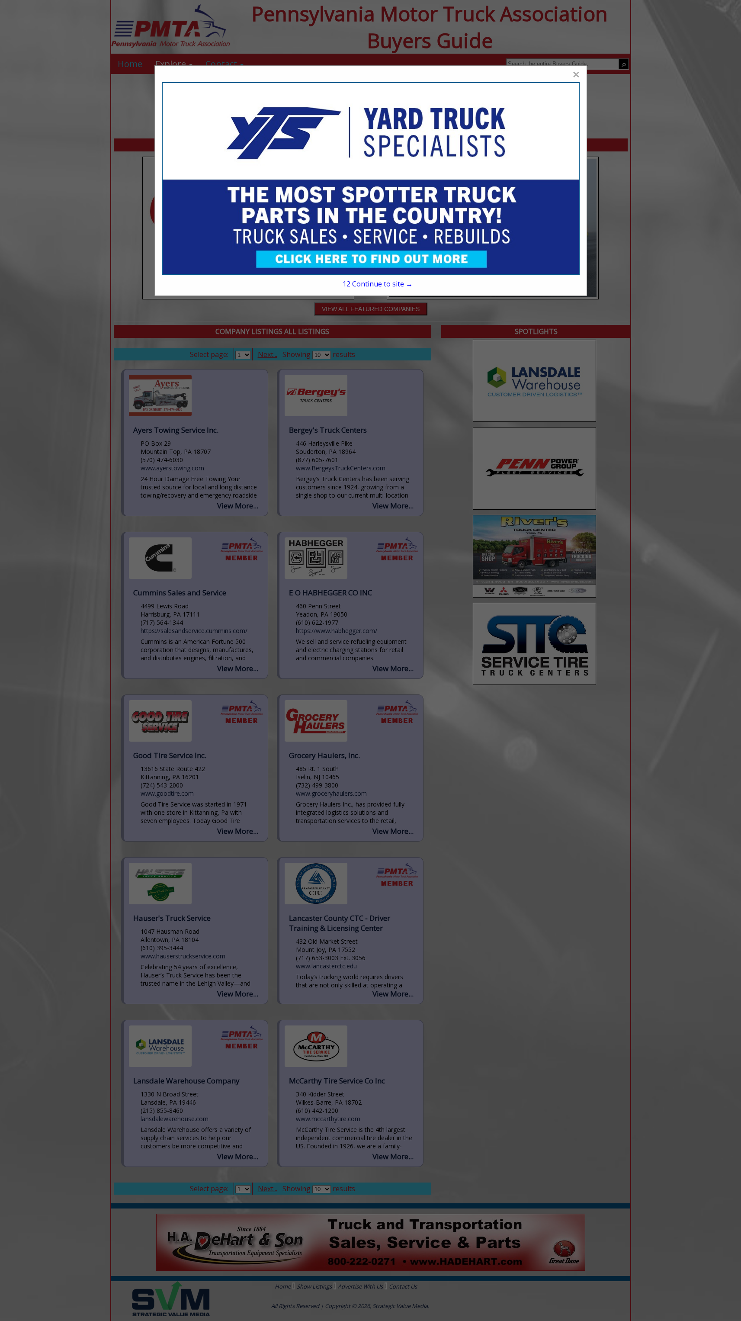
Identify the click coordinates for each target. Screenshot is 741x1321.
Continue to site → (378, 284)
